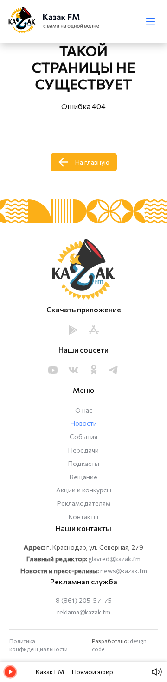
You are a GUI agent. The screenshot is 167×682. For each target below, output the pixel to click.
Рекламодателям (83, 503)
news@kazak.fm (123, 571)
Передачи (83, 450)
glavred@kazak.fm (115, 559)
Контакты (83, 517)
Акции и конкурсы (83, 490)
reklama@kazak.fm (83, 612)
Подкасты (83, 463)
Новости (84, 423)
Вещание (83, 477)
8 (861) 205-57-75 (84, 600)
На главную (92, 162)
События (83, 436)
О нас (83, 410)
